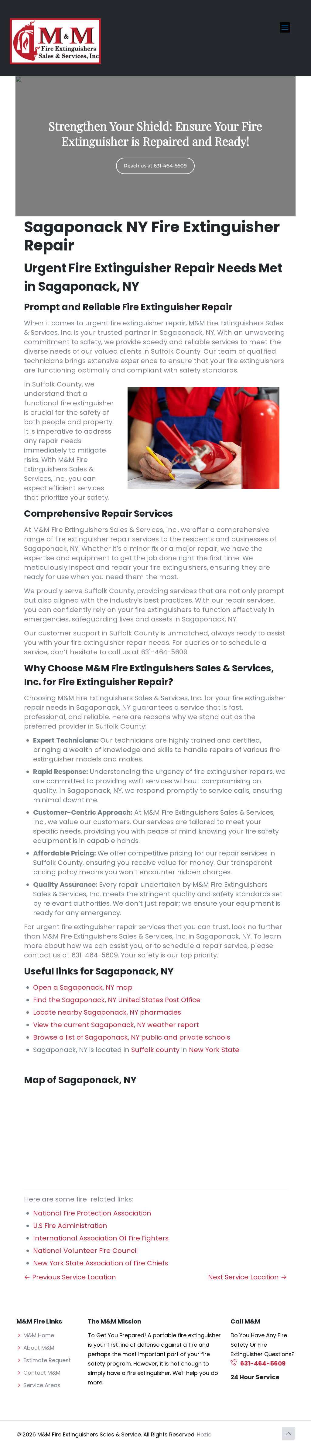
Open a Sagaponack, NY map (82, 987)
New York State (214, 1050)
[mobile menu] (285, 27)
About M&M (38, 1348)
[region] (155, 146)
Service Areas (41, 1385)
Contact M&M (41, 1372)
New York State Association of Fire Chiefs (100, 1263)
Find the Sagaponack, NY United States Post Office (116, 1000)
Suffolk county (155, 1050)
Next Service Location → (247, 1277)
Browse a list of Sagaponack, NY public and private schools (131, 1037)
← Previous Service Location (70, 1277)
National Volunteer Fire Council (85, 1250)
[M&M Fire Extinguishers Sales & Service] (55, 41)
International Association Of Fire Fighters (101, 1238)
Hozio (204, 1434)
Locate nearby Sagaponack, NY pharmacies (107, 1012)
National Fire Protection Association (92, 1213)
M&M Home (38, 1335)
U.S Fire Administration (70, 1225)
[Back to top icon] (288, 1433)
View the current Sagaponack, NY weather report (116, 1025)
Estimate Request (47, 1360)
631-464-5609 (164, 652)
